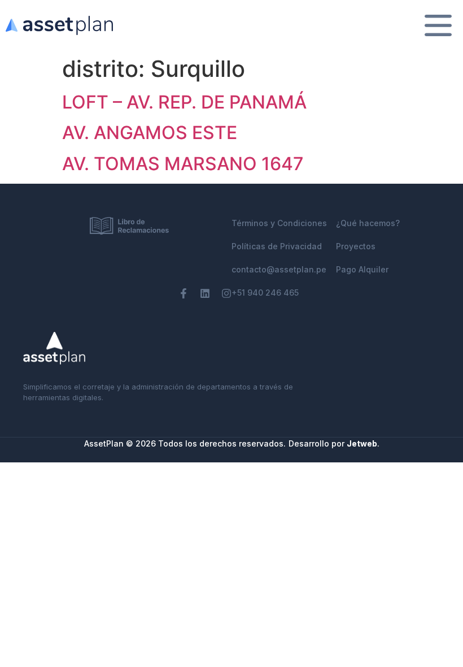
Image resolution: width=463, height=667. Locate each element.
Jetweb (362, 443)
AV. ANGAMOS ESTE (149, 133)
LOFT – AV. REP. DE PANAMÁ (184, 102)
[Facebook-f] (183, 293)
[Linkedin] (205, 293)
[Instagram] (226, 293)
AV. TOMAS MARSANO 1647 (183, 164)
